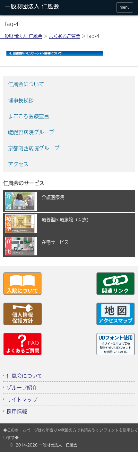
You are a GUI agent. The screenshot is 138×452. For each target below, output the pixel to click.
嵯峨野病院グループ (31, 132)
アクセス (18, 164)
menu (125, 7)
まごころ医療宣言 (28, 116)
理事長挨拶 (21, 100)
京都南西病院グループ (33, 148)
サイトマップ (21, 399)
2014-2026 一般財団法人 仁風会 (46, 445)
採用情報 (16, 411)
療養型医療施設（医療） (66, 219)
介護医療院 (53, 196)
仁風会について (26, 84)
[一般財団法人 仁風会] (39, 7)
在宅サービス (55, 241)
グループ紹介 (21, 387)
